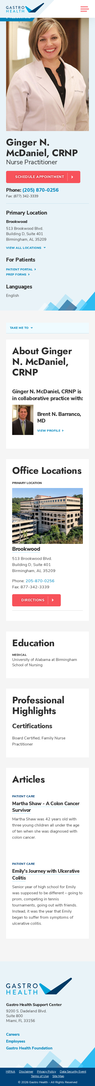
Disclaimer (26, 1071)
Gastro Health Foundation (29, 1048)
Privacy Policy (46, 1071)
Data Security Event (73, 1071)
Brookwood (26, 549)
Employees (15, 1041)
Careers (13, 1034)
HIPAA (10, 1071)
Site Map (58, 1076)
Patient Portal (20, 269)
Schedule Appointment (39, 176)
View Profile (49, 431)
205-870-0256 (40, 581)
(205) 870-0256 (40, 190)
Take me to (19, 328)
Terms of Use (40, 1076)
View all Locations (24, 248)
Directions (33, 600)
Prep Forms (16, 274)
